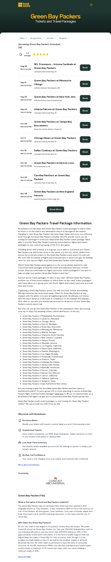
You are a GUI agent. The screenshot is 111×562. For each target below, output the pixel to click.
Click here (59, 394)
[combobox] (22, 38)
